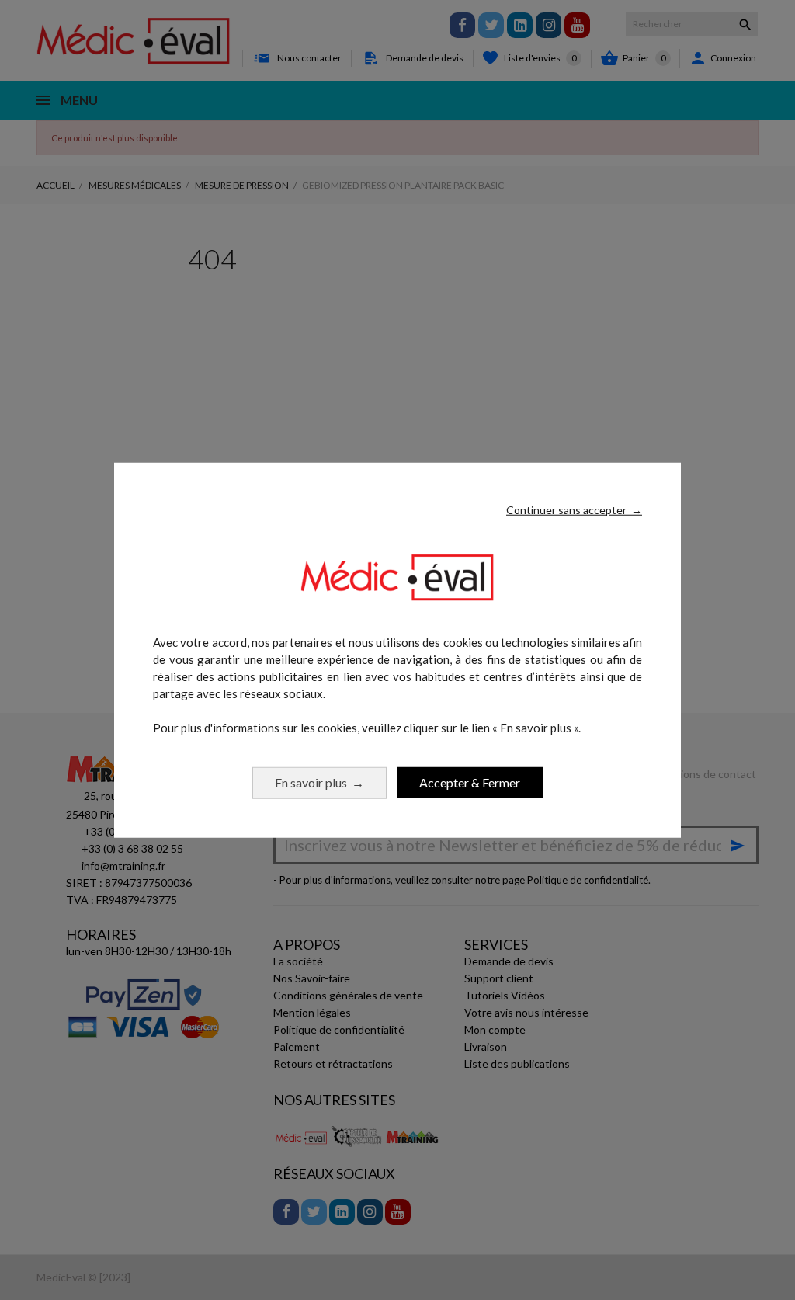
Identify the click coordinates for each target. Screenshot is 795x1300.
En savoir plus (319, 781)
